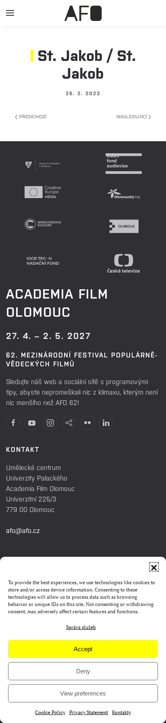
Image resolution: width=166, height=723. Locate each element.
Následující (132, 116)
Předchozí (32, 116)
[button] (154, 567)
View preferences (83, 693)
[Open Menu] (10, 16)
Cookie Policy (50, 712)
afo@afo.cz (23, 530)
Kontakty (121, 712)
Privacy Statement (88, 712)
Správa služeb (81, 627)
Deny (83, 671)
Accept (83, 649)
